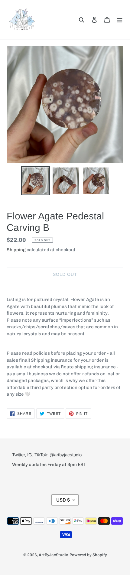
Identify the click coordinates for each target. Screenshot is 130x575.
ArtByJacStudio (53, 555)
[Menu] (119, 19)
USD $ (63, 500)
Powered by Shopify (88, 555)
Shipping (16, 249)
